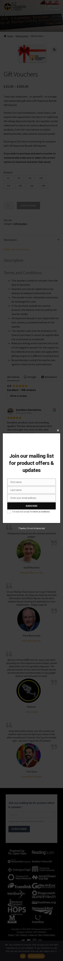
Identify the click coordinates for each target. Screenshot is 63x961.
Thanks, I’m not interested (31, 528)
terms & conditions (41, 512)
